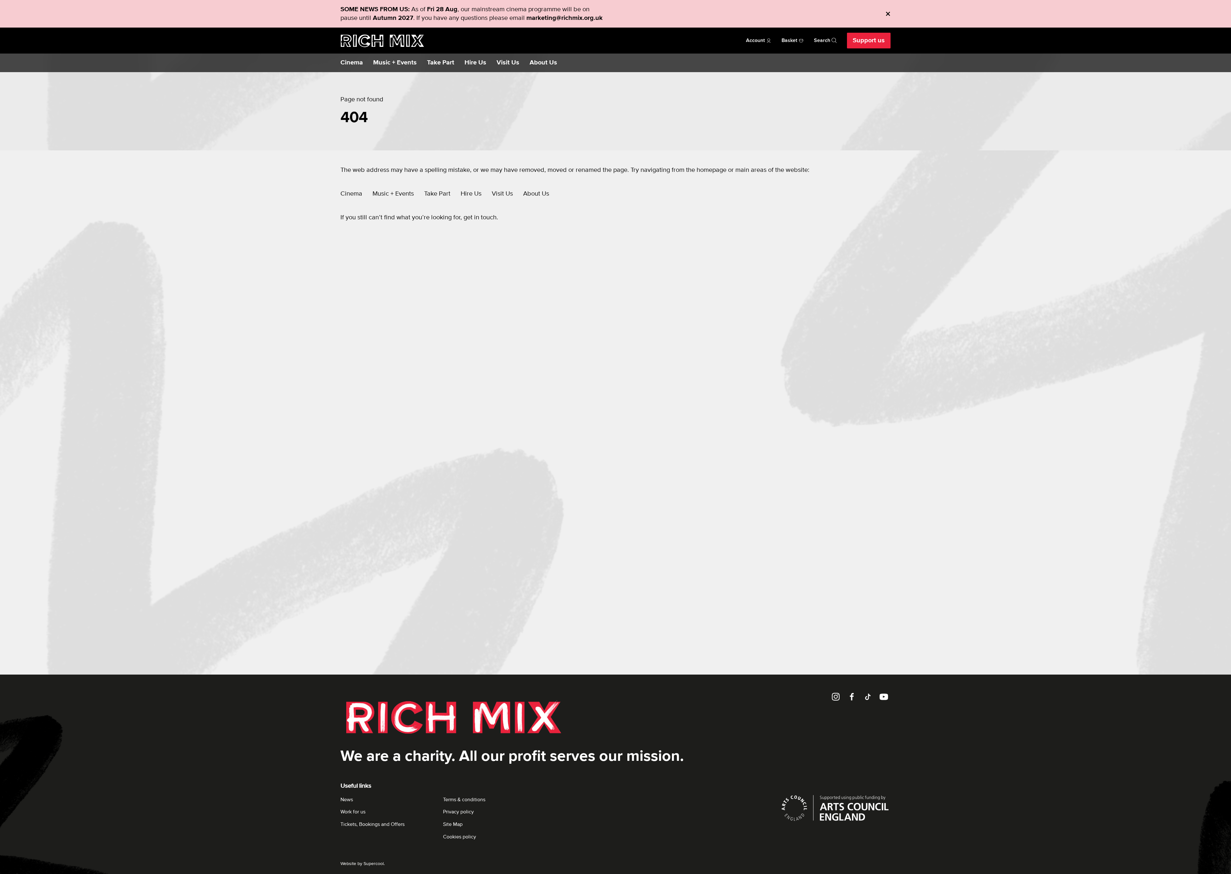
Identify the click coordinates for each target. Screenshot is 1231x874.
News (346, 799)
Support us (869, 41)
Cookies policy (459, 837)
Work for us (352, 812)
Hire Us (475, 63)
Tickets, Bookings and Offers (372, 824)
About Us (543, 63)
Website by (362, 863)
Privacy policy (458, 812)
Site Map (453, 824)
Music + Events (395, 63)
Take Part (440, 63)
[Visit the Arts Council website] (835, 808)
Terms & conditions (464, 799)
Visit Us (508, 63)
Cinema (351, 63)
